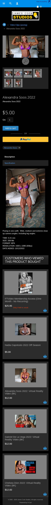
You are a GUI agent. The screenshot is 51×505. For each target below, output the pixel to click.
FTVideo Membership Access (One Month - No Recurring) (23, 300)
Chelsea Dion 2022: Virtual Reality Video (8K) (23, 484)
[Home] (25, 15)
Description (10, 157)
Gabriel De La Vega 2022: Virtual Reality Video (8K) (22, 438)
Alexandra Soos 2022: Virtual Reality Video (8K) (24, 392)
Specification (10, 163)
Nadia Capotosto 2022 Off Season (23, 345)
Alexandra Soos (10, 148)
